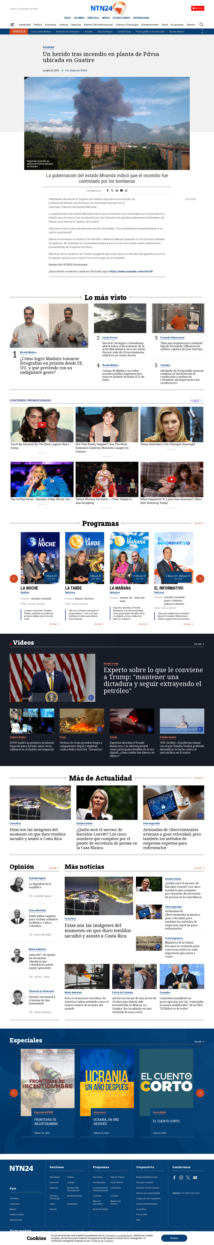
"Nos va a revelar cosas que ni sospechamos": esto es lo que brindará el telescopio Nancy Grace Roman (83, 614)
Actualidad (25, 24)
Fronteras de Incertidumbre (46, 1122)
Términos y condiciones (118, 1235)
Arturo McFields (37, 910)
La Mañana (120, 588)
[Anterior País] (202, 30)
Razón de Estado (100, 1209)
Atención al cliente (144, 1182)
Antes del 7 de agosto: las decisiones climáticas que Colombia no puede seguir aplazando (42, 961)
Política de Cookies (102, 1240)
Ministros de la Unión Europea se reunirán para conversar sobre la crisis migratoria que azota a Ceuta (182, 949)
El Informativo (168, 588)
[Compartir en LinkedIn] (117, 190)
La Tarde (73, 588)
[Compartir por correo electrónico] (121, 190)
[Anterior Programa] (14, 579)
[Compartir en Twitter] (112, 190)
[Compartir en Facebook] (107, 190)
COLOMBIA (79, 18)
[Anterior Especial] (14, 1093)
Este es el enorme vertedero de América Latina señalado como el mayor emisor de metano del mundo (87, 1003)
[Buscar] (201, 25)
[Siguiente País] (202, 33)
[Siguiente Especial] (200, 1093)
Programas (177, 24)
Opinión (191, 24)
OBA (138, 1219)
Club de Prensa (118, 1177)
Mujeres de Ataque (116, 1202)
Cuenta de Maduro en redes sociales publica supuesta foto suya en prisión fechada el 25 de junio (123, 375)
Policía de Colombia (122, 992)
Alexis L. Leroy (41, 976)
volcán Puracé (110, 337)
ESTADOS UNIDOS (121, 18)
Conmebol (165, 992)
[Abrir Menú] (12, 25)
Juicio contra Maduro (41, 31)
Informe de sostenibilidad (148, 1193)
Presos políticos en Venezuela (150, 31)
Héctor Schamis (42, 1012)
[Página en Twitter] (188, 1178)
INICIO (67, 18)
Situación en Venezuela (41, 991)
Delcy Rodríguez (105, 31)
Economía (50, 24)
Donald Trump (124, 31)
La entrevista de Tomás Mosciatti (100, 1189)
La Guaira (88, 31)
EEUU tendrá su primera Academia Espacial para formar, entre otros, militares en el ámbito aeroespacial (32, 746)
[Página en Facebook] (174, 1178)
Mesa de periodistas (98, 1202)
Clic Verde (97, 1177)
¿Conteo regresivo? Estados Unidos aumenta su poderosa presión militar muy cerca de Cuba (38, 614)
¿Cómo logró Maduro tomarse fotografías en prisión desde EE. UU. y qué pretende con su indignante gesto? (51, 365)
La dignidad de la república (40, 885)
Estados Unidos (18, 737)
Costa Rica (15, 823)
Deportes (76, 24)
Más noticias (84, 866)
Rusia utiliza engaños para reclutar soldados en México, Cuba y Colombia (43, 921)
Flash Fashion (117, 1182)
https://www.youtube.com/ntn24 (130, 271)
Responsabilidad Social (146, 1177)
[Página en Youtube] (195, 1178)
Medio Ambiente (37, 949)
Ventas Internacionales (146, 1203)
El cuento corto (166, 1121)
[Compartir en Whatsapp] (126, 190)
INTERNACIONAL (141, 18)
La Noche (29, 588)
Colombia (165, 365)
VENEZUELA (93, 18)
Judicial (63, 24)
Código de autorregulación (148, 1198)
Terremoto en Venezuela (67, 31)
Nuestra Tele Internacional (98, 24)
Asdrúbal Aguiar (37, 878)
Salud (165, 24)
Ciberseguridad (151, 823)
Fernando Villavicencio (172, 337)
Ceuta (63, 737)
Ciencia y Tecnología (127, 24)
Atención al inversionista (147, 1187)
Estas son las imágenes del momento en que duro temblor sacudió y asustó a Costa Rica (38, 834)
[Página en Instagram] (181, 1178)
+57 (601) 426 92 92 (190, 1193)
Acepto (174, 1238)
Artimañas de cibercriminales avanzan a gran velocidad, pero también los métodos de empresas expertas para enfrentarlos (172, 838)
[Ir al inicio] (26, 1173)
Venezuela (15, 1203)
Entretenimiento (150, 24)
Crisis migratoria (174, 938)
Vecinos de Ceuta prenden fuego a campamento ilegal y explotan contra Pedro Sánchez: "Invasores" (81, 746)
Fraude (113, 737)
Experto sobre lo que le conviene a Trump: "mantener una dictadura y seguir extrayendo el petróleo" (153, 680)
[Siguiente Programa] (200, 579)
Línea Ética (141, 1209)
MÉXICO (106, 18)
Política (38, 24)
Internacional (16, 1219)
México (13, 1209)
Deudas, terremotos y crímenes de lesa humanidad (42, 1000)
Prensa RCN (141, 1214)
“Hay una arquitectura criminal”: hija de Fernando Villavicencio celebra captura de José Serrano (182, 346)
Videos (23, 642)
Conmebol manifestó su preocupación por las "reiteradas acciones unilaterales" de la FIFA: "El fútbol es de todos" (181, 1003)
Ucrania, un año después (106, 1122)
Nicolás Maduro (177, 31)
